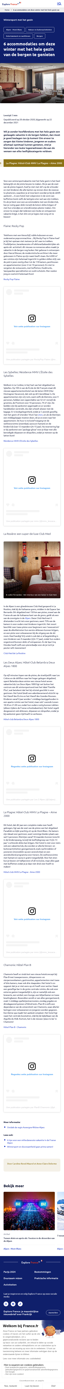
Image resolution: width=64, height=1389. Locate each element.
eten (40, 414)
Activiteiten (10, 1284)
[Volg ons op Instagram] (6, 1304)
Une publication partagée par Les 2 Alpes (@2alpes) (30, 799)
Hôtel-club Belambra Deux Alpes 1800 (21, 719)
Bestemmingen (42, 1271)
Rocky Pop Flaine (12, 279)
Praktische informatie (46, 1278)
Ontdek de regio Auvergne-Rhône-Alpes (26, 1127)
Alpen (28, 618)
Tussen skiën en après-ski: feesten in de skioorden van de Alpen (29, 1239)
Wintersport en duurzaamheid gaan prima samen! (30, 1146)
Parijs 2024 (9, 1271)
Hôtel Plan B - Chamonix (15, 1027)
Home (7, 10)
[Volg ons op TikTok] (20, 1304)
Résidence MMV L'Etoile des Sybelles (21, 440)
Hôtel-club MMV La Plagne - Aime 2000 (22, 872)
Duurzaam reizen (13, 1278)
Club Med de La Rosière (14, 653)
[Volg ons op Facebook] (13, 1304)
